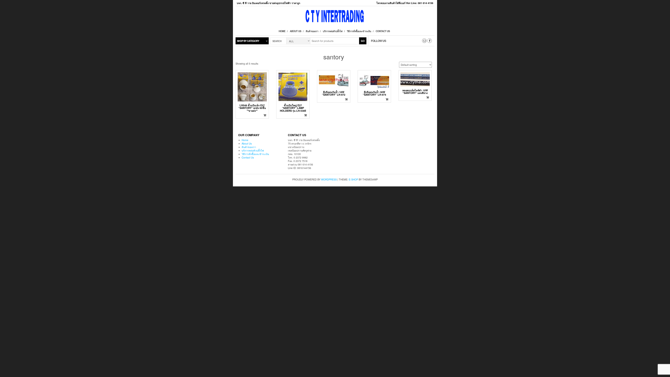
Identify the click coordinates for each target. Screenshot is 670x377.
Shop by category (248, 41)
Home (282, 31)
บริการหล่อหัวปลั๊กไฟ (332, 31)
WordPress (329, 179)
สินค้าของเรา (312, 31)
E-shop (353, 179)
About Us (295, 31)
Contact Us (383, 31)
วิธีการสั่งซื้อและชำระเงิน (359, 31)
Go (363, 41)
